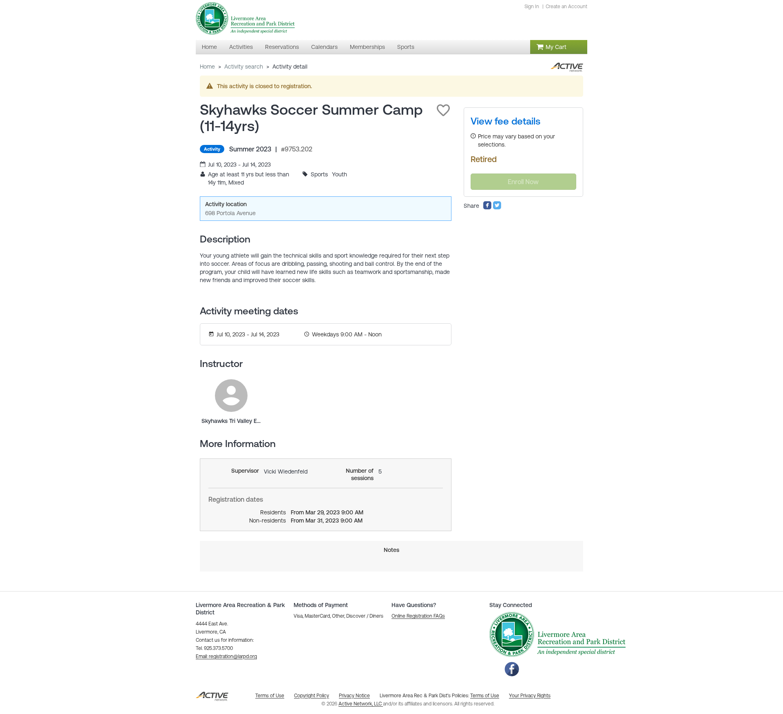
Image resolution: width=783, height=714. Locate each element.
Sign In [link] (531, 6)
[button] (443, 110)
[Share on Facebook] (487, 208)
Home (207, 66)
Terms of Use (484, 695)
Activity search (243, 66)
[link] (231, 395)
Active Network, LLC (360, 704)
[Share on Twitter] (497, 208)
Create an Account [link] (566, 6)
